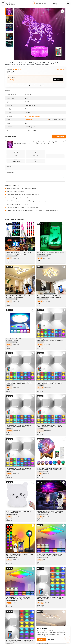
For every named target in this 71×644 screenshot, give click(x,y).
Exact (55, 3)
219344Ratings (58, 119)
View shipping (60, 69)
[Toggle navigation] (3, 3)
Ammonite (16, 157)
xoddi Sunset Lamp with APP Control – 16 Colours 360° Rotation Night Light (19, 555)
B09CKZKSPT (55, 157)
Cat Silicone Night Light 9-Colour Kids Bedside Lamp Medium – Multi (18, 512)
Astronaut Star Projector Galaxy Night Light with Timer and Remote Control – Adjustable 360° (50, 512)
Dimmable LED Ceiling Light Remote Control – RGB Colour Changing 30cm (20, 339)
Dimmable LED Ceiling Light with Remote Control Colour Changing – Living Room (19, 296)
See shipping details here (32, 116)
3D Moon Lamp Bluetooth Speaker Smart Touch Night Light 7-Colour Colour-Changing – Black (50, 469)
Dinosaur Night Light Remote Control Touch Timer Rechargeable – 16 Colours (50, 253)
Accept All (41, 639)
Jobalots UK (28, 119)
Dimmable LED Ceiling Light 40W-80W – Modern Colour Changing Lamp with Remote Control (50, 296)
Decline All (51, 639)
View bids (57, 79)
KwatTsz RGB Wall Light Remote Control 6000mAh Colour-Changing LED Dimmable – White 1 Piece (50, 598)
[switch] (51, 3)
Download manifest (59, 136)
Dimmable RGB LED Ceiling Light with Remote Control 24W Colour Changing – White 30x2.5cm (50, 555)
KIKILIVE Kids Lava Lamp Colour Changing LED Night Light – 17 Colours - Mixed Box (18, 253)
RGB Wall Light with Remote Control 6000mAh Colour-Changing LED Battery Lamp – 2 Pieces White (49, 339)
